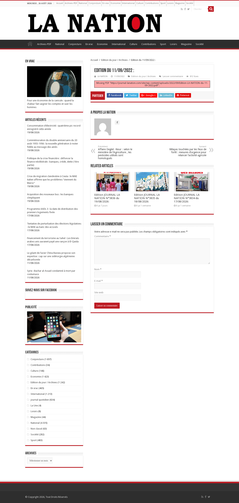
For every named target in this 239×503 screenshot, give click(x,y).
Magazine (179, 3)
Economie (115, 3)
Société (189, 3)
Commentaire (102, 236)
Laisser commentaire (173, 76)
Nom (97, 269)
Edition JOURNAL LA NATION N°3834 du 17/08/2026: (186, 198)
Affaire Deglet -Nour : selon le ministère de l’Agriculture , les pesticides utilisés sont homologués (115, 152)
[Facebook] (185, 9)
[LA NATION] (95, 22)
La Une (34, 405)
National (83, 3)
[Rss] (181, 9)
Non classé (36, 428)
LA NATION (102, 76)
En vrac (105, 3)
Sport (163, 3)
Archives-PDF (71, 3)
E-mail (98, 280)
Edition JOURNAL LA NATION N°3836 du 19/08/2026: (107, 198)
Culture (139, 3)
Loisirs (170, 3)
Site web (98, 292)
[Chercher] (211, 9)
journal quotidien (40, 399)
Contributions (152, 3)
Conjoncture (95, 3)
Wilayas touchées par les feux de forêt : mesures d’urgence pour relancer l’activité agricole (187, 151)
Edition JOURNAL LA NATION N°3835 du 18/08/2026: (147, 198)
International (128, 3)
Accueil (59, 3)
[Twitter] (188, 9)
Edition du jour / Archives (114, 60)
